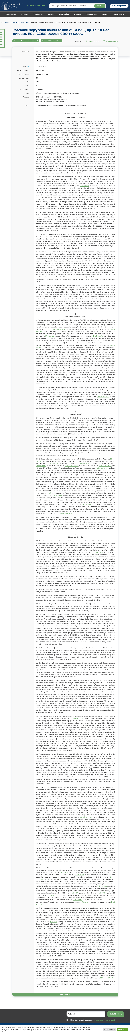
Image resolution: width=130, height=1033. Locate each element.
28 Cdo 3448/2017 (71, 466)
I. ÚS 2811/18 (102, 468)
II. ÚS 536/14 (57, 495)
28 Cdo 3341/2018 (89, 504)
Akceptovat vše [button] (122, 1029)
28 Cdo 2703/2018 (86, 817)
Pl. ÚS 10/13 (84, 186)
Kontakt (105, 14)
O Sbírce (77, 14)
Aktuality (24, 14)
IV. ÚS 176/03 (102, 886)
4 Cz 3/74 (53, 922)
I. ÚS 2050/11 (53, 895)
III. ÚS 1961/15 (98, 336)
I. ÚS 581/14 (49, 336)
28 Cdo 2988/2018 (65, 513)
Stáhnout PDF (94, 41)
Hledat (99, 6)
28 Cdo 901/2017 (86, 463)
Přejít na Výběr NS (119, 6)
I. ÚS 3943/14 (85, 902)
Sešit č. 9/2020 (24, 23)
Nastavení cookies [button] (109, 1029)
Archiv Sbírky (64, 14)
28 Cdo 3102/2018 (106, 978)
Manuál (50, 14)
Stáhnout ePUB (112, 41)
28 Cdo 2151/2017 (52, 463)
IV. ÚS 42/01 (79, 875)
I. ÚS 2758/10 (102, 893)
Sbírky (7, 23)
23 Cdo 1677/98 (78, 718)
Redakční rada (91, 14)
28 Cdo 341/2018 (105, 466)
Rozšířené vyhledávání (37, 6)
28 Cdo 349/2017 (59, 329)
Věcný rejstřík (118, 14)
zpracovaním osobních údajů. (105, 1020)
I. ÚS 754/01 (64, 872)
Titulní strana (11, 14)
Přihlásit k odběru (115, 1014)
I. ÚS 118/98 (75, 893)
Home (2, 22)
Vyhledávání (38, 14)
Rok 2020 (15, 23)
